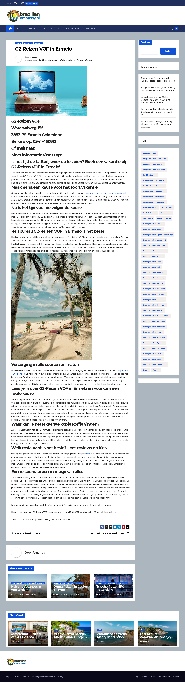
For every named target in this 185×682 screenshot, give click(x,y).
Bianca (16, 642)
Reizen (145, 370)
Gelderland (28, 43)
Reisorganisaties (164, 218)
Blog (20, 29)
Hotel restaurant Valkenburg (154, 202)
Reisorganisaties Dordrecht (154, 289)
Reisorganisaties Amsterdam (154, 251)
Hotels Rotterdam (149, 213)
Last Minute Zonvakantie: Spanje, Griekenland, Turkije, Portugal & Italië (157, 112)
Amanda (33, 57)
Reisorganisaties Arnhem (153, 256)
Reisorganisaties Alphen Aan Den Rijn (158, 235)
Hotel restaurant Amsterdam (154, 180)
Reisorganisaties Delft (151, 267)
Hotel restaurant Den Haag (153, 186)
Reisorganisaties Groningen (154, 305)
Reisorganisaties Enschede (153, 300)
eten (88, 453)
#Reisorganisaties (50, 60)
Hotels (48, 29)
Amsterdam (16, 583)
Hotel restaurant (68, 29)
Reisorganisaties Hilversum (154, 321)
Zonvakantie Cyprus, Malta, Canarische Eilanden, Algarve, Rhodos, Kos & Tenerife (156, 100)
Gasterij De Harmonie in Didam (108, 533)
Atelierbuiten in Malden (28, 533)
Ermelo (18, 43)
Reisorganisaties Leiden (152, 332)
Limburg (70, 583)
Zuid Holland (122, 583)
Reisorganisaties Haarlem (153, 310)
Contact (90, 29)
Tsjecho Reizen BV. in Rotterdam (111, 588)
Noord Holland (29, 583)
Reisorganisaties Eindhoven (154, 294)
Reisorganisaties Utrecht (152, 359)
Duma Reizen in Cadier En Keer (70, 588)
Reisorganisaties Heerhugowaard (156, 316)
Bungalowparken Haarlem (153, 164)
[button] (172, 28)
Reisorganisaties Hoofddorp (154, 327)
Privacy (60, 677)
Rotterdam (101, 583)
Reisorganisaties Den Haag (153, 278)
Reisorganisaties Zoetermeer (154, 364)
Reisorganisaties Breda (152, 262)
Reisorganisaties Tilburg (152, 354)
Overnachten (166, 213)
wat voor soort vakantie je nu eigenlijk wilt (106, 193)
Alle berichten (20, 677)
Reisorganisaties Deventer (153, 283)
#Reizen (88, 60)
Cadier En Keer (59, 583)
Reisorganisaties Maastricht (154, 337)
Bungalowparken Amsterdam (154, 159)
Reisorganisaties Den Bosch (154, 272)
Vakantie (34, 29)
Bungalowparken (149, 153)
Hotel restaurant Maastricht (154, 191)
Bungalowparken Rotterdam (154, 170)
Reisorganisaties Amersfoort (154, 240)
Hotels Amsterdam (150, 207)
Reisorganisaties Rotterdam (154, 348)
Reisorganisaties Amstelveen (154, 245)
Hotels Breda (167, 207)
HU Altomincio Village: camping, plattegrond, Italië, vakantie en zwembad (156, 124)
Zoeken (168, 51)
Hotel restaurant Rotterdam (154, 197)
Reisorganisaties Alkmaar (153, 224)
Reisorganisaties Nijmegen (153, 343)
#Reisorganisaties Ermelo (72, 60)
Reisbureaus (148, 218)
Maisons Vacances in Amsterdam (26, 588)
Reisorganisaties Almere (152, 229)
